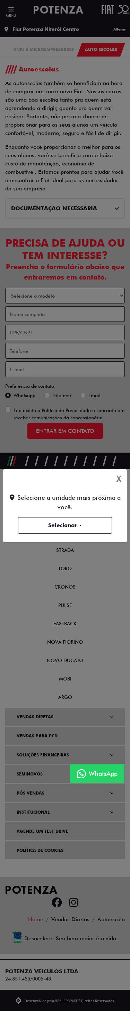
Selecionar (62, 525)
